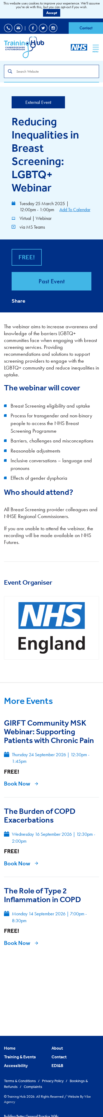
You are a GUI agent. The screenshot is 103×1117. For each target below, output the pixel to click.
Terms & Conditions (20, 1080)
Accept (51, 12)
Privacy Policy (53, 1080)
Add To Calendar (74, 209)
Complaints (33, 1086)
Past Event (52, 281)
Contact (85, 28)
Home (10, 1048)
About (57, 1048)
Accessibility (16, 1065)
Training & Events (20, 1056)
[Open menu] (95, 47)
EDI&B (57, 1065)
